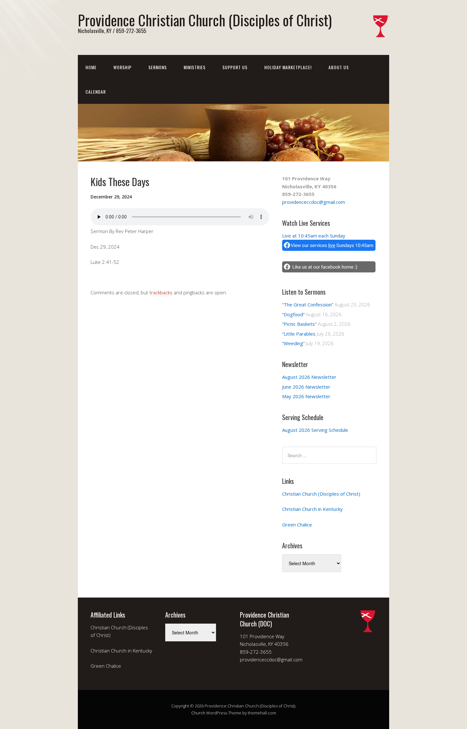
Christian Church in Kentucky (312, 509)
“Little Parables (298, 334)
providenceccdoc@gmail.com (313, 202)
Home (91, 67)
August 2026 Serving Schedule (315, 430)
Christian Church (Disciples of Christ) (321, 494)
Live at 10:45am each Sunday (313, 235)
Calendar (95, 91)
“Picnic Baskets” (299, 324)
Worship (122, 67)
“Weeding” (293, 343)
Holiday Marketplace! (288, 67)
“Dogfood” (293, 314)
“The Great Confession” (307, 304)
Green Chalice (297, 524)
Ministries (195, 67)
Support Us (234, 67)
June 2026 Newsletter (306, 387)
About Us (338, 67)
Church (198, 713)
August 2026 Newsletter (309, 377)
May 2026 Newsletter (306, 396)
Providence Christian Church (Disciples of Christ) (205, 19)
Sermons (157, 67)
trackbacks (161, 292)
